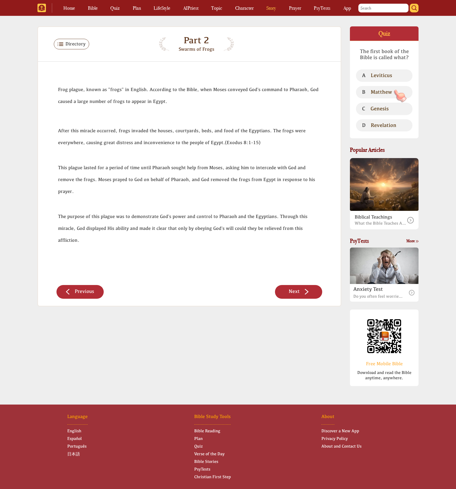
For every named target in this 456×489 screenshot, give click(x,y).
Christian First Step (212, 477)
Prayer (295, 8)
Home (69, 8)
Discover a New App (340, 431)
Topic (216, 8)
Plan (137, 8)
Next (294, 291)
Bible (93, 8)
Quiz (115, 8)
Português (77, 446)
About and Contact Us (341, 446)
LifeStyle (162, 8)
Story (271, 8)
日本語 (73, 454)
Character (244, 8)
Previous (84, 291)
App (347, 8)
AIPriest (190, 8)
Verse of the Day (209, 454)
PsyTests (322, 8)
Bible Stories (206, 462)
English (74, 431)
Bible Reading (207, 431)
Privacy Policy (334, 439)
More (411, 240)
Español (74, 439)
